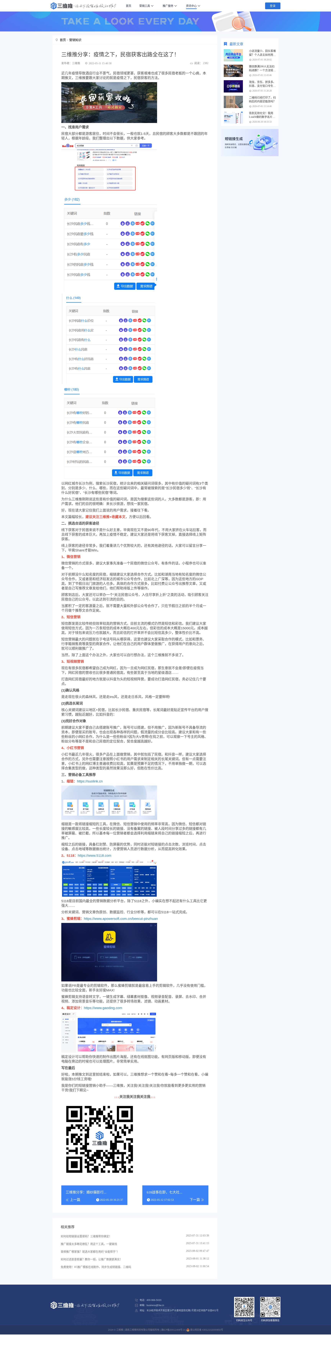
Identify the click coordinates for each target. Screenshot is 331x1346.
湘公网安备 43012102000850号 (206, 1330)
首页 (128, 5)
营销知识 (75, 40)
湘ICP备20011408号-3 (173, 1330)
